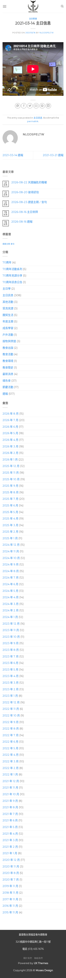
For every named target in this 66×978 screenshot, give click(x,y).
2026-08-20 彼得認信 (25, 192)
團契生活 (8, 314)
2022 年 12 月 (11, 702)
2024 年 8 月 (11, 571)
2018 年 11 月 (10, 892)
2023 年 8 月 (11, 649)
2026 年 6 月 (10, 426)
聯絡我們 (38, 958)
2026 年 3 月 (10, 446)
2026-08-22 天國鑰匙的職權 (29, 182)
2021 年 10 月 (11, 794)
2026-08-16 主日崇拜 (24, 211)
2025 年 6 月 (10, 505)
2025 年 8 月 (11, 492)
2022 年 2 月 (11, 768)
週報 (5, 393)
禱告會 (7, 380)
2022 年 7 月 (11, 735)
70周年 (7, 262)
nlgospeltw (46, 32)
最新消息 (8, 374)
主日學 (7, 288)
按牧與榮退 (9, 341)
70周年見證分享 (12, 275)
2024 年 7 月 (11, 577)
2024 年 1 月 (10, 617)
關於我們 (27, 958)
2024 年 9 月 (11, 564)
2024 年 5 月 (10, 590)
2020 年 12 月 (11, 860)
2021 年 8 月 (10, 807)
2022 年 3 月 (11, 761)
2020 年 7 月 (11, 879)
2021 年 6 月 (10, 820)
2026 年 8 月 (11, 413)
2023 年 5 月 (10, 669)
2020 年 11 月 (11, 866)
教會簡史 (8, 367)
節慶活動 (8, 387)
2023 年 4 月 (11, 676)
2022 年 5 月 (10, 748)
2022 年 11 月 (11, 708)
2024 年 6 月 (10, 584)
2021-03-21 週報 (53, 155)
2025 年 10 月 (11, 479)
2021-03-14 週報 (13, 155)
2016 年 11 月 (10, 905)
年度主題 (8, 321)
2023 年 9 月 (11, 643)
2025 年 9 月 (10, 485)
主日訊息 (33, 19)
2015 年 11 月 (10, 912)
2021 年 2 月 (10, 846)
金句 (12, 244)
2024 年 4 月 (11, 597)
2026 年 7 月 (10, 420)
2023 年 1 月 (10, 695)
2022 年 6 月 (10, 741)
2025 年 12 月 (11, 466)
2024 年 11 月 (11, 551)
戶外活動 (8, 334)
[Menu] (5, 6)
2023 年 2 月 (11, 689)
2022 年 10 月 (11, 715)
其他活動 (8, 301)
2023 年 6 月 (10, 663)
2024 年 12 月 (11, 544)
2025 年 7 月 (10, 498)
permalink (32, 121)
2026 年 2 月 (10, 453)
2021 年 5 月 (10, 827)
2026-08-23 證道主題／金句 (29, 202)
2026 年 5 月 (10, 433)
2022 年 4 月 (11, 754)
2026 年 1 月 (10, 459)
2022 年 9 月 (11, 722)
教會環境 (8, 361)
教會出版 (8, 347)
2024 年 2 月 (11, 610)
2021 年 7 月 (10, 813)
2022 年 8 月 (11, 728)
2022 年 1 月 (10, 774)
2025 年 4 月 (10, 518)
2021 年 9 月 (10, 800)
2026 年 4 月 (10, 439)
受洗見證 (8, 308)
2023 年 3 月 (11, 682)
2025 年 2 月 (10, 531)
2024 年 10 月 (11, 557)
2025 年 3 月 (10, 525)
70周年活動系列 (12, 269)
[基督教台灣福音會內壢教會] (33, 6)
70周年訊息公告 (12, 282)
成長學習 (8, 328)
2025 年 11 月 (11, 472)
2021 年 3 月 (10, 840)
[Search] (62, 6)
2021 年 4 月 (10, 833)
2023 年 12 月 (11, 623)
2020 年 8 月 (11, 873)
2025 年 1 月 (10, 538)
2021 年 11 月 (10, 787)
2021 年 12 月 (11, 781)
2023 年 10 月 (11, 636)
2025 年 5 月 (10, 512)
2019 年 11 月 (10, 886)
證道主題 (6, 244)
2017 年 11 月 (10, 899)
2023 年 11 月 (11, 630)
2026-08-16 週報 (21, 221)
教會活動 (8, 354)
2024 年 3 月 (11, 603)
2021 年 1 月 (10, 853)
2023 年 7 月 (11, 656)
